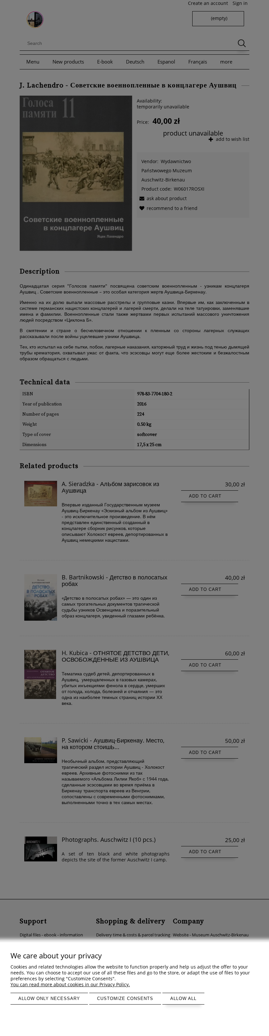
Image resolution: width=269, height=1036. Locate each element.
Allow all (183, 998)
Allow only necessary (49, 998)
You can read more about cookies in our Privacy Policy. (70, 984)
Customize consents (125, 998)
